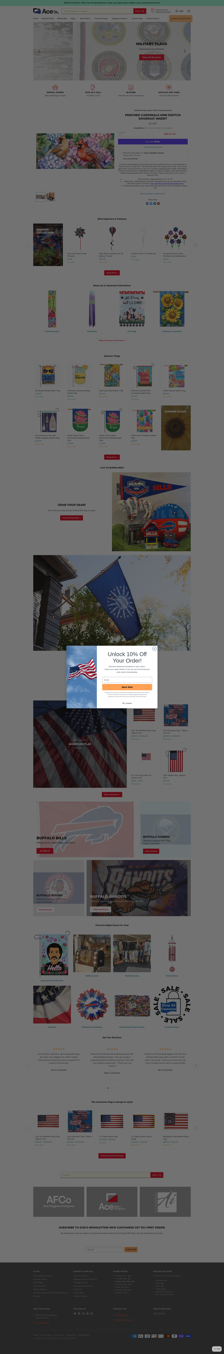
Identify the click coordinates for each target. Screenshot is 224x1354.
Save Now (127, 687)
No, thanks (127, 703)
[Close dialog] (154, 649)
